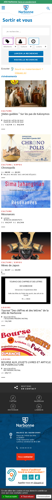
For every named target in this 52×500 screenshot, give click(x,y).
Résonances (8, 214)
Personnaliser (43, 496)
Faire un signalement (20, 2)
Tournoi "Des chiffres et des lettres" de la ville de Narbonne (24, 311)
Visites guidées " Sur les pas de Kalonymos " (25, 115)
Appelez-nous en (31, 483)
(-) (13, 46)
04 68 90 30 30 (26, 448)
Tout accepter (11, 496)
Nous (25, 457)
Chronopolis (8, 167)
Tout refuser (28, 496)
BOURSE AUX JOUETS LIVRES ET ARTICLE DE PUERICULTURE (26, 363)
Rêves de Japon (10, 265)
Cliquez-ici (20, 73)
